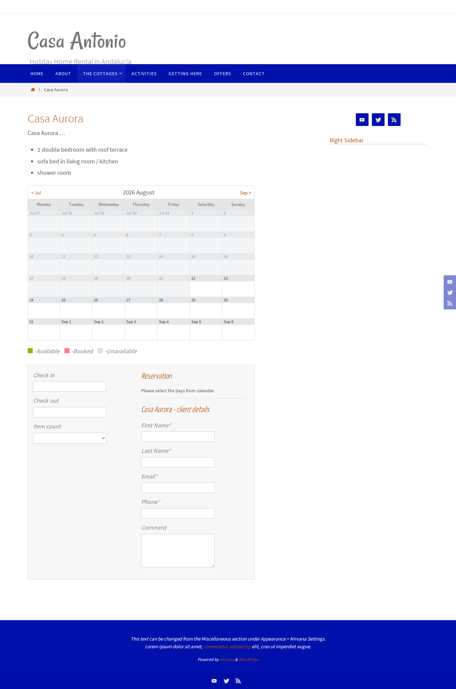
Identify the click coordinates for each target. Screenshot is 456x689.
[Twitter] (449, 292)
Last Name (156, 450)
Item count (47, 426)
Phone (150, 502)
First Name (156, 425)
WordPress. (249, 659)
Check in (43, 375)
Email (149, 476)
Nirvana (227, 659)
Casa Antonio (77, 40)
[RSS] (449, 303)
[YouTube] (449, 281)
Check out (45, 400)
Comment (153, 527)
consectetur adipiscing (227, 646)
